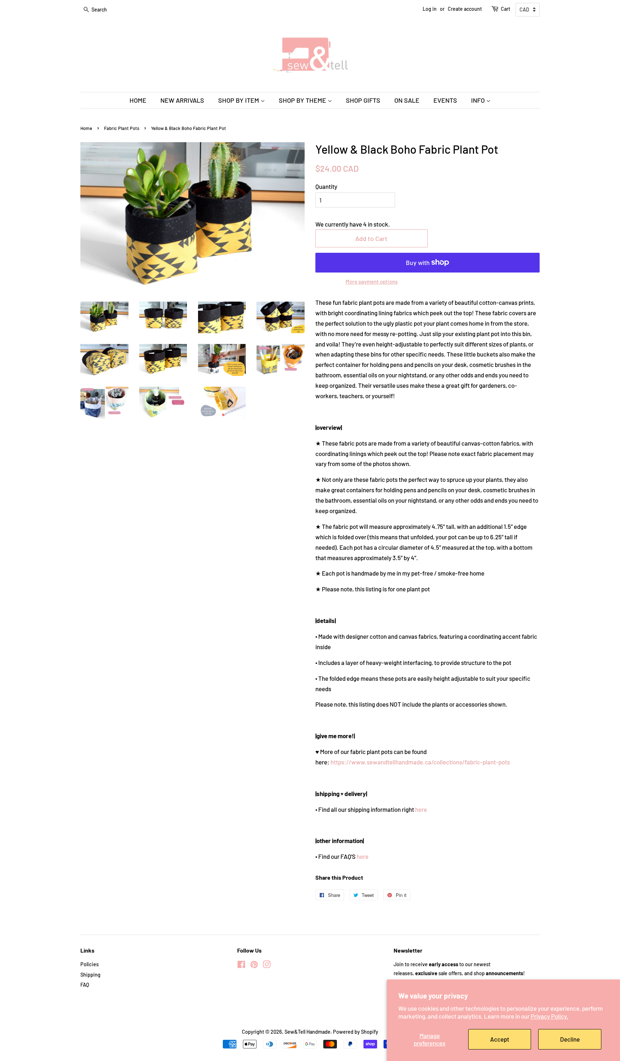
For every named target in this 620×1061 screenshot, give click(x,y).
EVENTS (445, 100)
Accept (499, 1039)
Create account (465, 9)
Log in (430, 9)
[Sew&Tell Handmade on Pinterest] (254, 966)
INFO (478, 100)
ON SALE (406, 100)
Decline (570, 1039)
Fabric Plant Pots (121, 128)
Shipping (90, 975)
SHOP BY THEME (303, 100)
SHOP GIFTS (363, 100)
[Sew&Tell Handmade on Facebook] (241, 966)
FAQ (84, 985)
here (421, 809)
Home (86, 128)
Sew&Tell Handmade (307, 1032)
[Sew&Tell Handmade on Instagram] (267, 966)
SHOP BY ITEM (239, 100)
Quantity (326, 186)
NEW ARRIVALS (182, 100)
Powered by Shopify (355, 1032)
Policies (89, 964)
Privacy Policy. (549, 1016)
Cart (505, 9)
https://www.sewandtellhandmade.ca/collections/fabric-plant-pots (420, 761)
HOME (138, 100)
